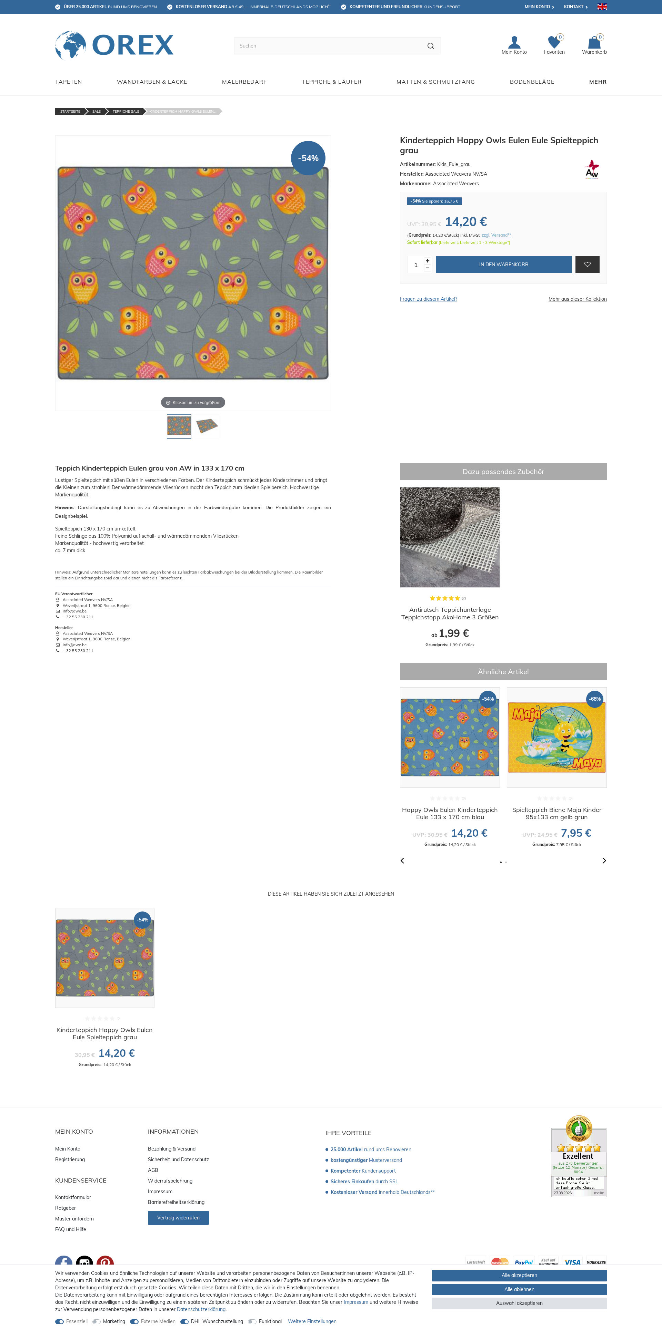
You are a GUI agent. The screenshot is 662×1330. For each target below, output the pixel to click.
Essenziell (77, 1321)
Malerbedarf (244, 81)
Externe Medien (158, 1321)
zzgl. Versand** (496, 235)
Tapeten (68, 81)
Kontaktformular (73, 1197)
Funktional (270, 1321)
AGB (153, 1170)
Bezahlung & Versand (171, 1149)
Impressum (160, 1191)
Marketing (114, 1321)
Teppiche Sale (126, 111)
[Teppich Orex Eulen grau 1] (179, 428)
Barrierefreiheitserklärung (176, 1202)
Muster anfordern (74, 1219)
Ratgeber (65, 1208)
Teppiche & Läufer (332, 81)
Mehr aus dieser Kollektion (578, 299)
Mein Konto (537, 6)
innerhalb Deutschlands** (383, 1192)
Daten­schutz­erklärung (201, 1309)
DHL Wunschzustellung (217, 1321)
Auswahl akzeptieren (519, 1303)
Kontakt (573, 6)
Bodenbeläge (532, 81)
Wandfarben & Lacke (152, 81)
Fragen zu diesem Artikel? (428, 299)
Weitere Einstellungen (312, 1321)
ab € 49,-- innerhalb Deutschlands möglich (253, 6)
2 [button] (506, 862)
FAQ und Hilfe (70, 1229)
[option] (450, 567)
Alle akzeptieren (519, 1275)
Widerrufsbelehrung (170, 1181)
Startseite (70, 111)
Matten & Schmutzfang (436, 81)
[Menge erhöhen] (427, 261)
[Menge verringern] (427, 268)
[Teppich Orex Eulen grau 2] (207, 428)
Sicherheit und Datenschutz (178, 1159)
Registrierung (70, 1159)
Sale (96, 111)
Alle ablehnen (519, 1289)
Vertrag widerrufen (178, 1218)
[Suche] (431, 45)
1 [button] (501, 862)
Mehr (598, 81)
